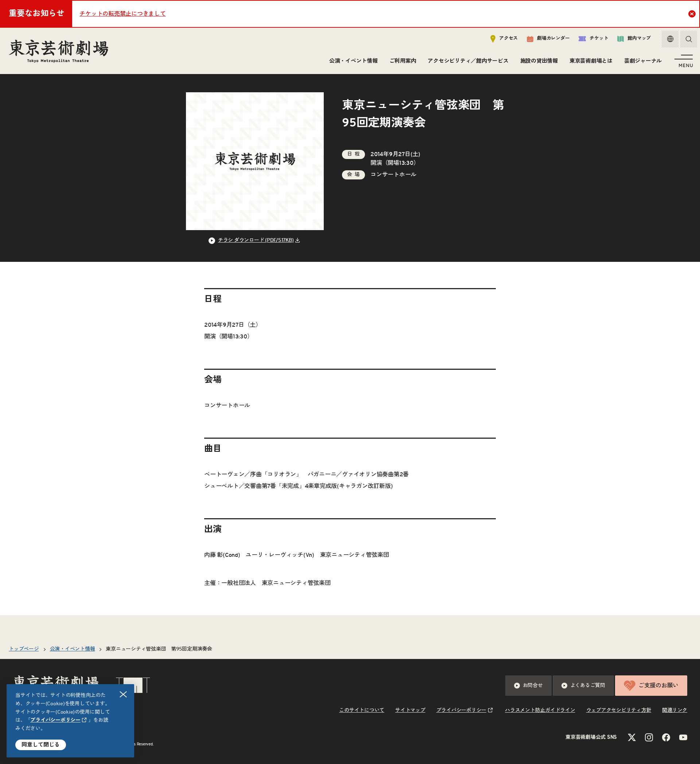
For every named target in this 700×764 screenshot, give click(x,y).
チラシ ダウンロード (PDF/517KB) (256, 240)
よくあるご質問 (587, 685)
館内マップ (639, 38)
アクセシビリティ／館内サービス (468, 61)
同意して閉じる (41, 745)
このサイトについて (361, 710)
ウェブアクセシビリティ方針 (619, 710)
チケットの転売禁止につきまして (122, 14)
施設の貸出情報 (539, 61)
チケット (599, 38)
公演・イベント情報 (353, 61)
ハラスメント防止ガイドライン (540, 710)
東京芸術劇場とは (590, 61)
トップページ (24, 649)
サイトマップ (410, 710)
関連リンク (674, 710)
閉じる (123, 694)
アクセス (508, 38)
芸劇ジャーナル (643, 61)
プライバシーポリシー (55, 720)
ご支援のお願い (658, 686)
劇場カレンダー (553, 38)
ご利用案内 (402, 61)
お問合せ (533, 685)
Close (692, 14)
